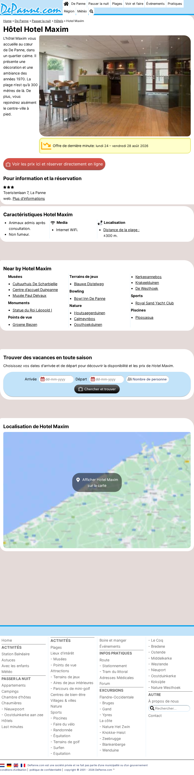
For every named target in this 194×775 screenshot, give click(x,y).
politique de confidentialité (45, 769)
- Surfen (57, 747)
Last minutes (12, 726)
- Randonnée (61, 730)
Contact (155, 715)
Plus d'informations (29, 198)
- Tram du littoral (114, 671)
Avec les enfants (15, 666)
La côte (106, 720)
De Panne (78, 4)
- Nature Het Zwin (115, 726)
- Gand (105, 709)
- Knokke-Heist (113, 732)
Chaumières (12, 703)
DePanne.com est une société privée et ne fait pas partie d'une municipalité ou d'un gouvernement (88, 765)
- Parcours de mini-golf (70, 688)
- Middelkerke (160, 658)
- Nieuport (157, 670)
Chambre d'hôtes (16, 697)
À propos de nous (163, 701)
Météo (82, 11)
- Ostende (156, 652)
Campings (10, 691)
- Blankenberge (112, 744)
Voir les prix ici (57, 163)
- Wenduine (109, 750)
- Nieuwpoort (13, 709)
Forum (105, 683)
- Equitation (60, 753)
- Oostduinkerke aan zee (22, 715)
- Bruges (107, 703)
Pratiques (175, 4)
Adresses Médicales (117, 677)
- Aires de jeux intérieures (72, 683)
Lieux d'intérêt (62, 653)
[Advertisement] (97, 250)
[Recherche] (91, 11)
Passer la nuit (98, 4)
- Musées (59, 659)
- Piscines (59, 718)
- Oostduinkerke (162, 676)
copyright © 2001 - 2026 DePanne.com (88, 769)
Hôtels (7, 720)
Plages (117, 4)
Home (7, 640)
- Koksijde (156, 682)
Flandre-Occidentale (117, 697)
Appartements (14, 685)
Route (104, 660)
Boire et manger (113, 640)
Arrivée (31, 379)
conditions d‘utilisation (13, 769)
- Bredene (156, 646)
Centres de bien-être (68, 694)
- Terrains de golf (65, 742)
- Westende (158, 664)
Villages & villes (63, 700)
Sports (56, 712)
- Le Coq (155, 640)
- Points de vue (63, 665)
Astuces (8, 660)
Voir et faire (134, 4)
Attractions (60, 671)
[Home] (66, 4)
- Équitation (60, 736)
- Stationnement (113, 666)
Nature (56, 706)
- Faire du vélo (63, 724)
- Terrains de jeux (65, 677)
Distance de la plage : (121, 230)
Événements (155, 4)
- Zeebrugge (110, 738)
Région (69, 11)
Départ (82, 379)
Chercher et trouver (100, 389)
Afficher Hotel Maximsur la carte (99, 482)
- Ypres (106, 715)
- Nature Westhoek (164, 687)
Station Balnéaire (16, 654)
